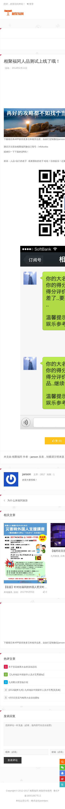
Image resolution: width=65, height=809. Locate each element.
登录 (31, 4)
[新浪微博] (62, 778)
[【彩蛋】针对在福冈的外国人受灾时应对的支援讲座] (25, 553)
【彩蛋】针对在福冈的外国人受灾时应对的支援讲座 (25, 587)
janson (34, 456)
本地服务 (8, 592)
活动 (7, 68)
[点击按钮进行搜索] (62, 761)
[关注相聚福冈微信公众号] (62, 767)
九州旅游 (55, 556)
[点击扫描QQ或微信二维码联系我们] (62, 773)
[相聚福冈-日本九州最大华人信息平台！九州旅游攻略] (14, 12)
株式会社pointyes (39, 801)
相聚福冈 (34, 790)
